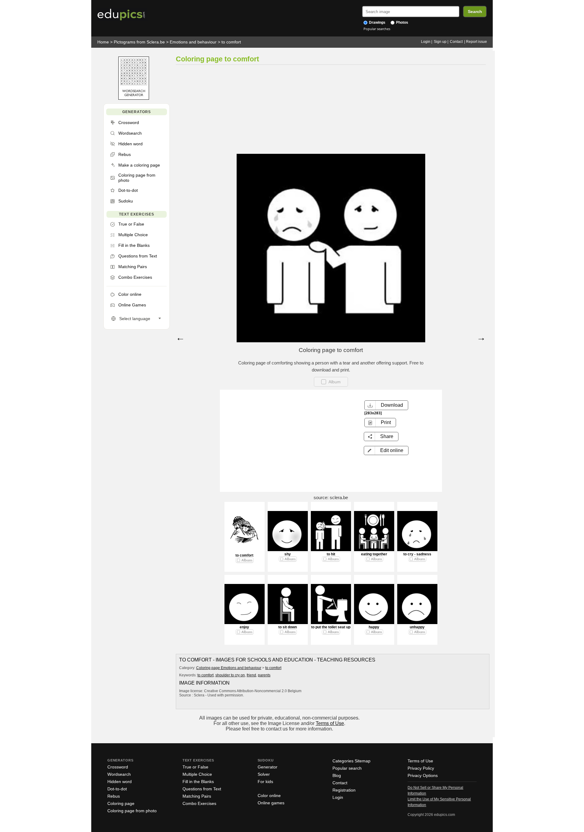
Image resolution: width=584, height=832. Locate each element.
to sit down (287, 627)
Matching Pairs (196, 796)
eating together (374, 554)
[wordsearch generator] (133, 98)
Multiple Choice (197, 774)
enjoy (244, 627)
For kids (265, 781)
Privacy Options (423, 775)
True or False (195, 767)
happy (374, 627)
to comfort (231, 42)
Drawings (376, 22)
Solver (264, 774)
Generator (267, 767)
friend (251, 675)
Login (425, 42)
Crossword (117, 767)
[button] (386, 450)
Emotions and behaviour (193, 42)
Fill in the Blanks (198, 781)
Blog (336, 775)
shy (287, 554)
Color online (269, 795)
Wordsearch (119, 774)
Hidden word (119, 781)
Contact (456, 42)
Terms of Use (330, 723)
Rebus (113, 796)
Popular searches (376, 28)
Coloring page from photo (132, 810)
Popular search (347, 768)
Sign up (440, 42)
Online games (271, 802)
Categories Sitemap (351, 760)
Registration (344, 790)
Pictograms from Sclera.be (139, 42)
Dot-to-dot (117, 788)
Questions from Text (201, 788)
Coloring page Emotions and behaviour (228, 668)
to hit (331, 554)
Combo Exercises (199, 803)
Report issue (476, 42)
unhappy (417, 627)
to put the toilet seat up (330, 627)
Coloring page (120, 803)
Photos (401, 22)
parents (264, 675)
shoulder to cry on (230, 675)
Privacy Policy (421, 768)
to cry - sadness (417, 554)
